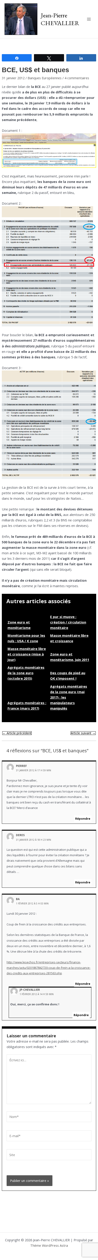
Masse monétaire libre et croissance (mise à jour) (27, 654)
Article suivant (83, 733)
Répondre (82, 818)
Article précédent (17, 733)
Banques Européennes (45, 78)
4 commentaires (76, 78)
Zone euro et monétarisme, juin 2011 (69, 657)
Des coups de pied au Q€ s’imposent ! (67, 676)
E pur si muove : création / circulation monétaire (68, 622)
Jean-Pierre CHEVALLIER (60, 19)
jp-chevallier (30, 989)
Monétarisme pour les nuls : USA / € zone (26, 638)
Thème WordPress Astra (49, 1245)
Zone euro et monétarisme (19, 625)
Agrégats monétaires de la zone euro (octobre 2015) (26, 673)
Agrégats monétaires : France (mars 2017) (27, 705)
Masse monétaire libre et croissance (69, 638)
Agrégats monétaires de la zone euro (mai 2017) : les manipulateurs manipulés (68, 697)
